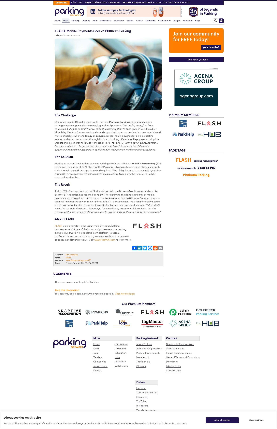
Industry (75, 20)
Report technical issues (179, 353)
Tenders (86, 20)
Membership (143, 357)
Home (57, 20)
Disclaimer (172, 362)
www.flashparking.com (77, 260)
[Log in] (221, 20)
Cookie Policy (173, 370)
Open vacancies (175, 348)
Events (139, 20)
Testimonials (143, 362)
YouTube (141, 401)
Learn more (181, 423)
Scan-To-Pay (206, 168)
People (177, 20)
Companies (99, 362)
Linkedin (141, 388)
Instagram (142, 406)
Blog (197, 20)
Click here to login (125, 294)
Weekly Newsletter (146, 410)
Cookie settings (256, 420)
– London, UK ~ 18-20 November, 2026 (151, 2)
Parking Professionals (148, 353)
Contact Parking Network (180, 344)
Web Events (121, 366)
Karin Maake (72, 255)
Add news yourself (198, 60)
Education (119, 20)
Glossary (141, 366)
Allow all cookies (222, 420)
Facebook (141, 397)
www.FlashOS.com (104, 240)
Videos (130, 20)
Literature (150, 20)
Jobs (95, 20)
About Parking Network (149, 348)
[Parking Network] (69, 10)
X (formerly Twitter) (146, 392)
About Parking (144, 344)
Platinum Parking (196, 175)
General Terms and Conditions (183, 357)
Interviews (120, 348)
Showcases (105, 20)
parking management (205, 161)
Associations (164, 20)
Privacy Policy (173, 366)
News (66, 20)
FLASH (58, 226)
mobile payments (186, 168)
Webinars (187, 20)
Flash (68, 258)
